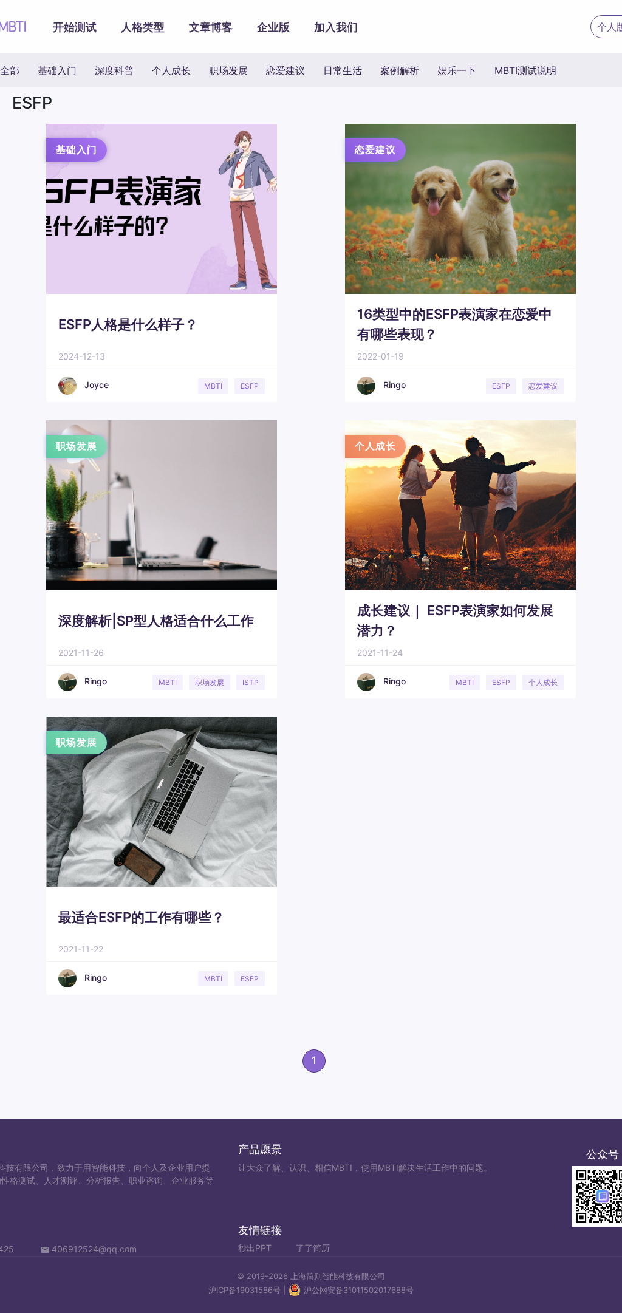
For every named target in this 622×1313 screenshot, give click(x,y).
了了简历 (313, 1248)
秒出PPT (255, 1248)
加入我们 (336, 27)
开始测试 (75, 27)
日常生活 (342, 70)
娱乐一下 (456, 70)
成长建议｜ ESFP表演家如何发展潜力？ (455, 620)
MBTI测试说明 (525, 70)
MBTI (213, 385)
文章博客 (211, 27)
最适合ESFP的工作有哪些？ (141, 917)
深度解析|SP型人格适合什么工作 (156, 621)
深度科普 (114, 70)
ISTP (250, 682)
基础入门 (57, 70)
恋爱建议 (285, 70)
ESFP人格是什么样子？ (128, 324)
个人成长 (171, 70)
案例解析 (399, 70)
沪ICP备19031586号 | (248, 1290)
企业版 (273, 27)
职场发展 (228, 70)
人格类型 (143, 27)
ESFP (250, 385)
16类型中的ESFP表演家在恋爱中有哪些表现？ (454, 324)
